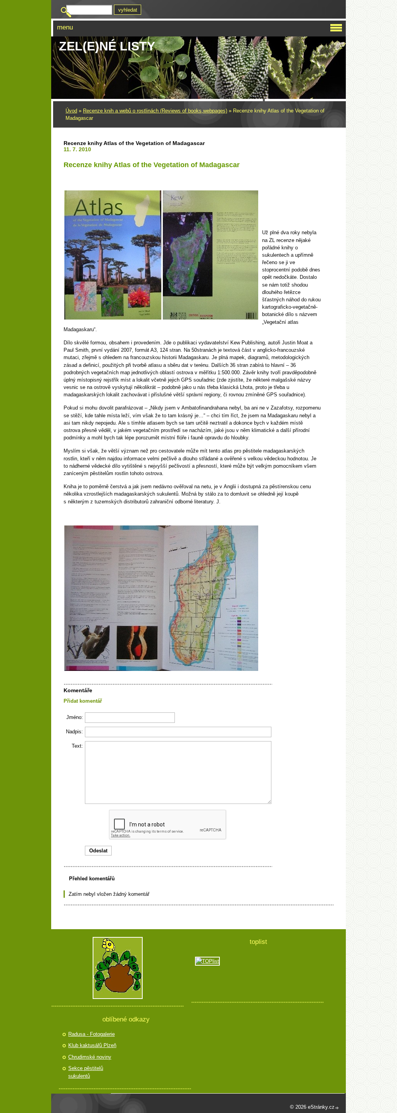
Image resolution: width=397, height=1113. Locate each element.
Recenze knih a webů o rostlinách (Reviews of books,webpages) (155, 111)
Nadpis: (74, 732)
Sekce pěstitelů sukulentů (85, 1072)
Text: (77, 746)
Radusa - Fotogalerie (91, 1034)
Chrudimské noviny (89, 1057)
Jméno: (74, 717)
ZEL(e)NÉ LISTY (107, 46)
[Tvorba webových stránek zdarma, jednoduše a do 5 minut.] (337, 1108)
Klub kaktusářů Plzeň (92, 1045)
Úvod (71, 111)
